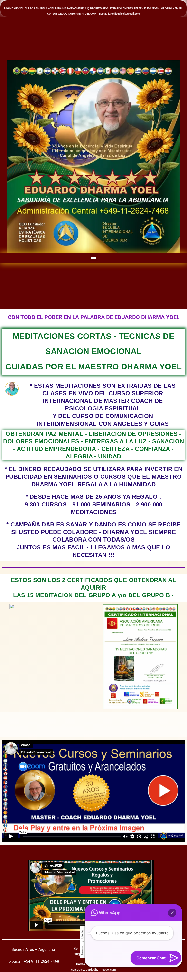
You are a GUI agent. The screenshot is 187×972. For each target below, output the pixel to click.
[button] (94, 257)
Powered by (82, 942)
